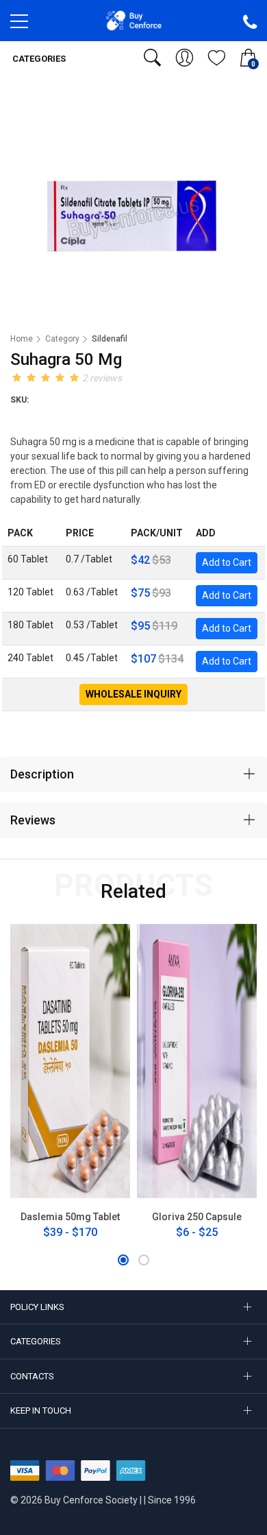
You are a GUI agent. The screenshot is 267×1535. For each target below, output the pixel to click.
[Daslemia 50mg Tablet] (70, 1061)
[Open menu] (19, 25)
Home (21, 339)
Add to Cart (226, 562)
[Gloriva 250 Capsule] (197, 1061)
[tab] (133, 774)
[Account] (184, 57)
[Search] (152, 57)
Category (62, 339)
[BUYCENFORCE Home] (133, 19)
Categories (38, 58)
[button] (123, 1260)
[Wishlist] (216, 57)
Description (42, 774)
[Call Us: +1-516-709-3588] (250, 23)
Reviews (32, 820)
